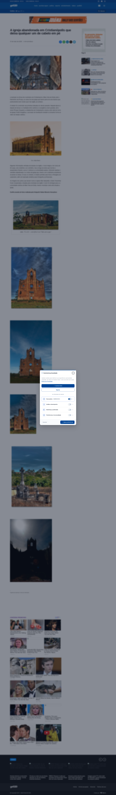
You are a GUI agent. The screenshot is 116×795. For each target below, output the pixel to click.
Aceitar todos (58, 385)
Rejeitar (58, 390)
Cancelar (45, 422)
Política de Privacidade (47, 381)
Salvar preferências (68, 422)
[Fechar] (73, 373)
